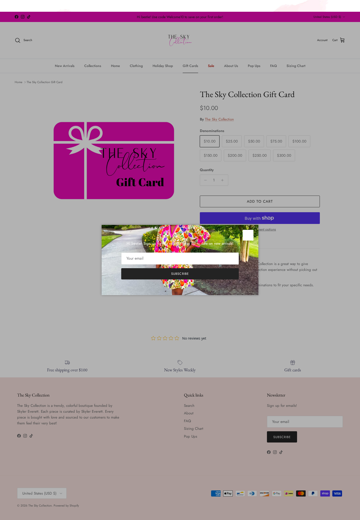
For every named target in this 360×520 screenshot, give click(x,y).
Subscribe (180, 273)
